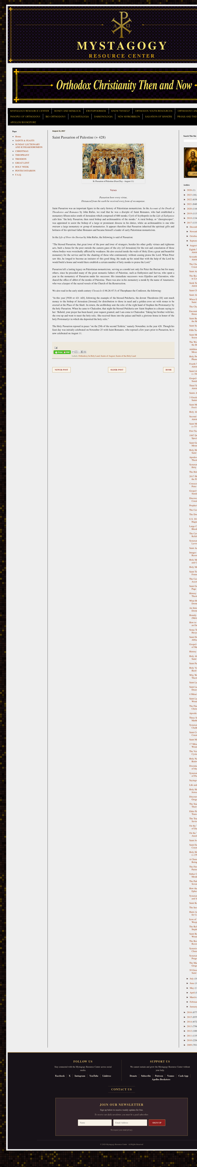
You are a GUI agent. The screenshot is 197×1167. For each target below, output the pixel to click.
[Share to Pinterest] (84, 351)
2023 (190, 194)
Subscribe (146, 1075)
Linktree (107, 1075)
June (192, 983)
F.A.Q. (18, 174)
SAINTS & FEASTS (24, 140)
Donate (133, 1075)
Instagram (80, 1075)
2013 (190, 1026)
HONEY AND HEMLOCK (67, 111)
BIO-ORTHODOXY (56, 116)
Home (169, 369)
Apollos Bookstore (161, 1079)
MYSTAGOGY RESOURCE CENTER (29, 111)
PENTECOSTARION (25, 170)
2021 (190, 203)
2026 (190, 189)
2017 (190, 222)
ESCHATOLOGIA (80, 116)
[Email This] (73, 351)
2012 (190, 1030)
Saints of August (108, 355)
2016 (190, 1012)
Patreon (159, 1075)
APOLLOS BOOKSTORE (23, 122)
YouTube (93, 1075)
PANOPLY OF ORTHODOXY (25, 116)
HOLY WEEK (22, 166)
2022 (190, 199)
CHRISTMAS (21, 151)
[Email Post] (55, 347)
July (192, 978)
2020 (190, 208)
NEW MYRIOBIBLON (129, 116)
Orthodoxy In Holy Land (89, 355)
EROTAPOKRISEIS (96, 111)
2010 (190, 1040)
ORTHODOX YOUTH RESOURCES (153, 111)
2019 (190, 213)
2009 (190, 1044)
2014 (190, 1021)
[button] (8, 1153)
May (192, 987)
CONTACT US (121, 1089)
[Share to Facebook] (82, 351)
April (192, 992)
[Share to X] (79, 351)
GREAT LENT (22, 162)
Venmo (170, 1075)
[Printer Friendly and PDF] (62, 352)
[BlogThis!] (76, 351)
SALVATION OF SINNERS (158, 116)
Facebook (60, 1075)
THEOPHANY (22, 154)
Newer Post (61, 369)
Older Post (117, 369)
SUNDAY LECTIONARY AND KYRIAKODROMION (28, 146)
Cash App (183, 1075)
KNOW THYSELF (120, 111)
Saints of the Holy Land (126, 355)
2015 (190, 1016)
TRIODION (20, 158)
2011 (190, 1035)
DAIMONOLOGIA (103, 116)
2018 (190, 217)
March (193, 997)
